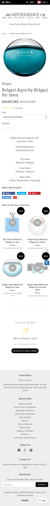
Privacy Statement (25, 424)
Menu (7, 2)
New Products (25, 380)
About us (25, 420)
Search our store (25, 403)
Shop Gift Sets (25, 417)
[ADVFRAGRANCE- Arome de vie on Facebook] (19, 450)
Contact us (25, 434)
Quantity (5, 123)
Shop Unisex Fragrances (25, 413)
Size (4, 112)
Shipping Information (25, 431)
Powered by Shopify (25, 495)
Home (4, 33)
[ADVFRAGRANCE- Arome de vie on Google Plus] (25, 450)
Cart (31, 2)
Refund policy (25, 427)
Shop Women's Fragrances (25, 407)
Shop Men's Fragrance (25, 410)
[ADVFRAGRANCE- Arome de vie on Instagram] (31, 450)
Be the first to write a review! (25, 351)
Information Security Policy (25, 437)
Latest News (25, 375)
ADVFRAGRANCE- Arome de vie (32, 492)
